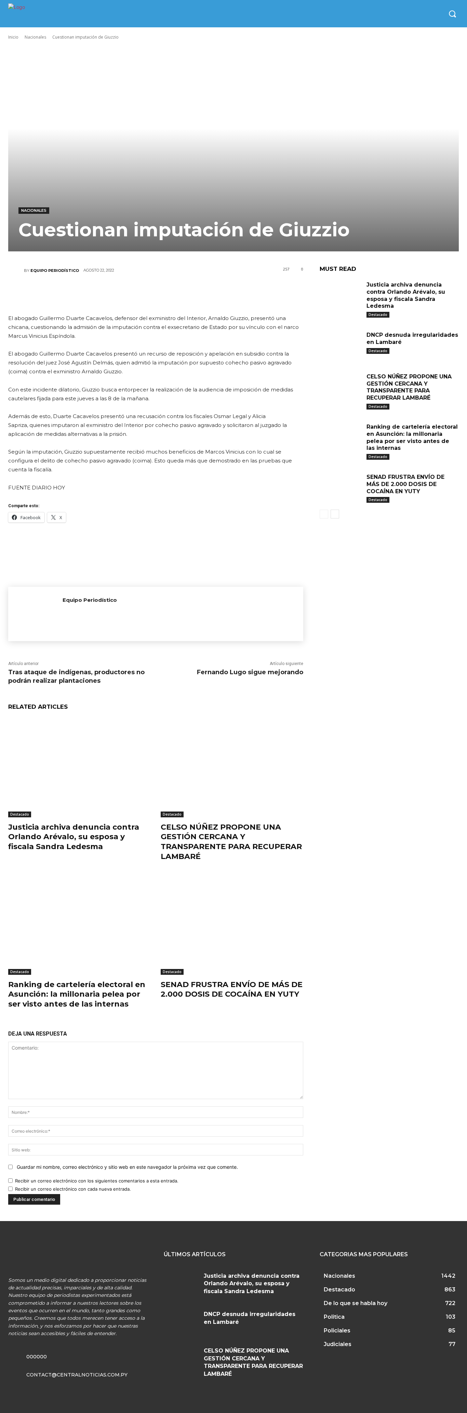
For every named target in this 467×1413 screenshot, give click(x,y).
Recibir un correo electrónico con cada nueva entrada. (73, 1189)
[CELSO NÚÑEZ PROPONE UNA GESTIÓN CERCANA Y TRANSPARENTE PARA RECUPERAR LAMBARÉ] (232, 767)
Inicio (13, 37)
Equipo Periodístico (54, 270)
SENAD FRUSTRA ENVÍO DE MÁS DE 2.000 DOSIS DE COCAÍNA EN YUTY (232, 989)
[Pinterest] (155, 294)
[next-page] (335, 514)
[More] (196, 294)
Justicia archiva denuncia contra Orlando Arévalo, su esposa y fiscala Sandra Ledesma (73, 836)
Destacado (19, 814)
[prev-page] (324, 514)
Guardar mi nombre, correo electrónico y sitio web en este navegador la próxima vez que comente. (127, 1167)
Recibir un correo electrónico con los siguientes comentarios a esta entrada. (96, 1180)
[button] (452, 13)
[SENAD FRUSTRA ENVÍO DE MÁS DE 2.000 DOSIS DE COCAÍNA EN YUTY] (232, 924)
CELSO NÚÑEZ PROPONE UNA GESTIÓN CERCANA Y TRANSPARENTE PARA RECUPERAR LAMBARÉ (231, 841)
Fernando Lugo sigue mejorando (250, 672)
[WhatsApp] (175, 294)
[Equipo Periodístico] (16, 270)
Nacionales (35, 37)
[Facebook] (114, 294)
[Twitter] (134, 294)
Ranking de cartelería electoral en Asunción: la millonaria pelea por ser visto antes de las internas (76, 994)
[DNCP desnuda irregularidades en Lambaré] (340, 344)
